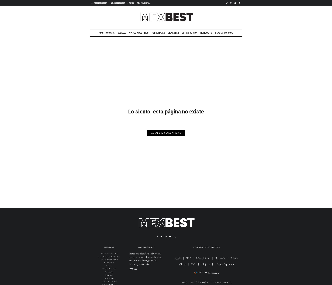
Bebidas (122, 33)
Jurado (130, 3)
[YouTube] (235, 2)
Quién (178, 258)
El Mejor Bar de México (109, 259)
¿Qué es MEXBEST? (99, 3)
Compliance (205, 282)
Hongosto (206, 33)
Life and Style (202, 258)
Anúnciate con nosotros (222, 282)
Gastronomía (107, 33)
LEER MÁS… (134, 269)
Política (234, 258)
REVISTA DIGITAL (143, 3)
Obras (182, 264)
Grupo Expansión (225, 264)
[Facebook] (223, 2)
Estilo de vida (189, 33)
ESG (193, 264)
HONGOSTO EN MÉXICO (109, 256)
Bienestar (173, 33)
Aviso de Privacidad (189, 282)
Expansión (220, 258)
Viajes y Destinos (138, 33)
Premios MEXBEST (117, 3)
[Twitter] (227, 2)
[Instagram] (231, 2)
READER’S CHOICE (224, 33)
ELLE (189, 258)
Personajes (158, 33)
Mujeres (206, 264)
